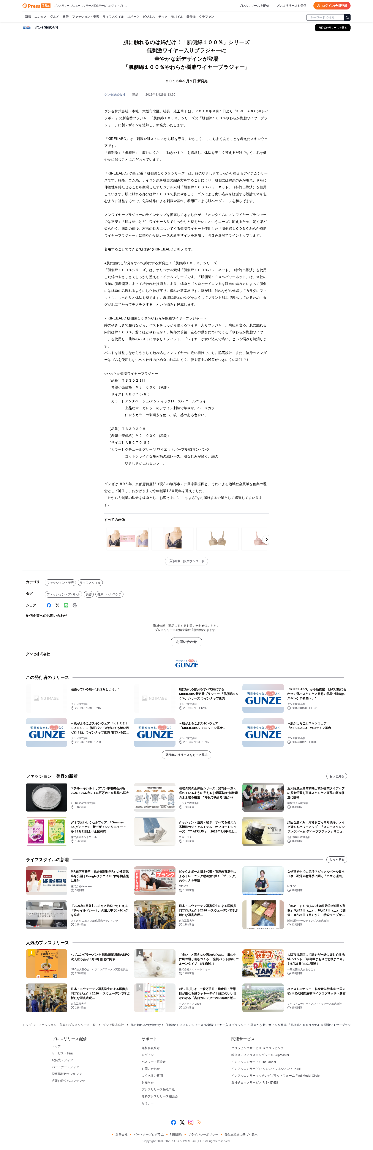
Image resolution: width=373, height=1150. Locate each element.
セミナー (148, 1103)
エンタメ (41, 16)
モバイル (177, 16)
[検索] (347, 17)
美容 (89, 594)
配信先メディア (62, 1060)
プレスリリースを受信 (291, 5)
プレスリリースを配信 (254, 5)
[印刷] (75, 605)
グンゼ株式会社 (114, 94)
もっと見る (336, 776)
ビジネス (149, 16)
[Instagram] (190, 1122)
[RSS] (199, 1122)
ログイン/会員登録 (334, 5)
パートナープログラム (149, 1134)
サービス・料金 (62, 1053)
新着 (28, 16)
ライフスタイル (113, 16)
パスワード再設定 (154, 1061)
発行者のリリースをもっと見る (186, 755)
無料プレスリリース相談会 (160, 1096)
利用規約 (176, 1134)
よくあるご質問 (152, 1075)
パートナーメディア (65, 1067)
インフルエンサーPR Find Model (253, 1061)
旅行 (66, 16)
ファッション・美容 (85, 16)
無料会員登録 (151, 1048)
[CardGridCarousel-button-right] (266, 539)
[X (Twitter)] (57, 605)
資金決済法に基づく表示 (241, 1134)
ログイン (148, 1055)
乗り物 (191, 16)
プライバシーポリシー (203, 1134)
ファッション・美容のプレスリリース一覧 (67, 1025)
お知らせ (148, 1082)
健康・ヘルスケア (109, 594)
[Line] (66, 605)
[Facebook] (49, 605)
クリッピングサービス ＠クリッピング (257, 1048)
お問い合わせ (186, 641)
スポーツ (133, 16)
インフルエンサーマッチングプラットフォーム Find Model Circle (275, 1075)
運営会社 (121, 1134)
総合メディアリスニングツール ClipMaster (260, 1055)
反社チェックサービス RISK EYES (254, 1082)
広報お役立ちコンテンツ (68, 1080)
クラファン (206, 16)
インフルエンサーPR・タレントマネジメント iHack (266, 1068)
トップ (27, 1025)
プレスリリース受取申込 (158, 1089)
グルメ (54, 16)
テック (163, 16)
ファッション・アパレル (63, 594)
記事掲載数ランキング (67, 1074)
